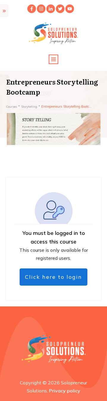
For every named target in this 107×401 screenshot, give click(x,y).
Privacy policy (64, 391)
